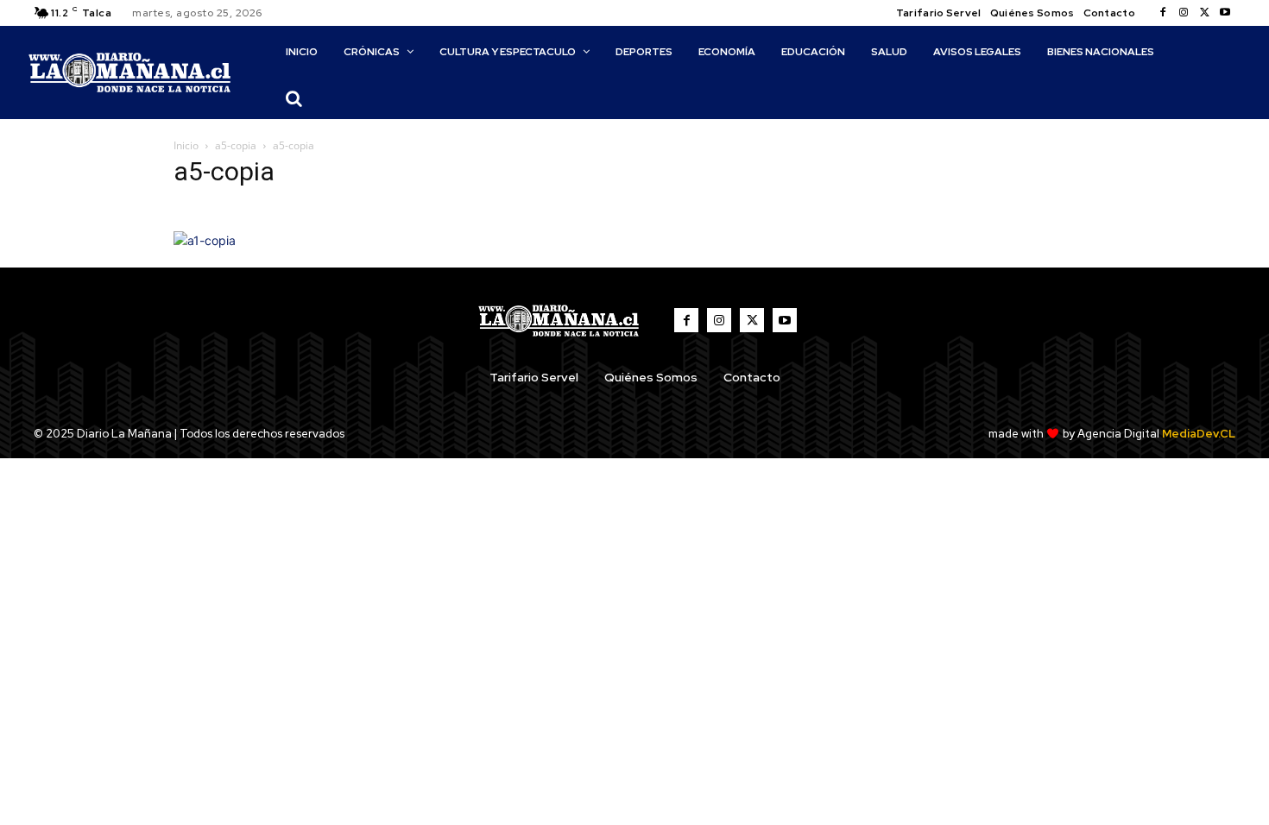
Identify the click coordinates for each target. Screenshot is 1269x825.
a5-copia (235, 145)
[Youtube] (1225, 13)
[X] (1204, 13)
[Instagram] (1183, 13)
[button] (293, 98)
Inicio (186, 145)
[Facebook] (1162, 13)
